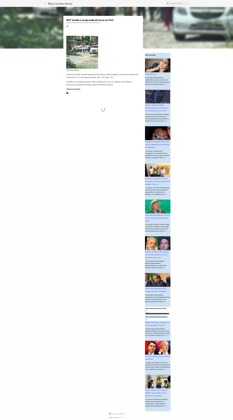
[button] (67, 26)
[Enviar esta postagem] (67, 93)
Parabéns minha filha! (150, 74)
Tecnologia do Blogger (117, 414)
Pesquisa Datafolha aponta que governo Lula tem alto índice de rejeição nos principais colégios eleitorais (157, 218)
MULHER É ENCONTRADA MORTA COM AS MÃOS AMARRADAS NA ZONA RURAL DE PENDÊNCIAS (157, 144)
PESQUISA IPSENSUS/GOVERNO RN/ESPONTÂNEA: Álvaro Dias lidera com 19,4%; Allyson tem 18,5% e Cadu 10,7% (156, 108)
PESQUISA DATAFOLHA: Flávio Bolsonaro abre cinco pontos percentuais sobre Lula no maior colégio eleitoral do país (157, 254)
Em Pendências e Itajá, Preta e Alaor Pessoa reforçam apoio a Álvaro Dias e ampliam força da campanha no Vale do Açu (157, 181)
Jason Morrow (121, 417)
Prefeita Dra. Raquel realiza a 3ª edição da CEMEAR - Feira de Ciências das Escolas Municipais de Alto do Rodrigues (156, 393)
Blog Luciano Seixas (60, 3)
